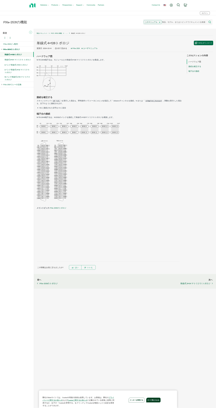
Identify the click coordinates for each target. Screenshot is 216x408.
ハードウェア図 (194, 61)
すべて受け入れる (153, 400)
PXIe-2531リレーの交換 (12, 84)
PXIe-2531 (76, 48)
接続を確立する (194, 66)
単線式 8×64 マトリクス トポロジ (17, 59)
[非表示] (30, 32)
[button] (160, 22)
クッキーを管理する (136, 400)
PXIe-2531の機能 (56, 33)
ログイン (205, 13)
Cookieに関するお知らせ (77, 400)
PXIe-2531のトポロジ (11, 49)
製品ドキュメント (42, 33)
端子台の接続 (193, 71)
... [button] (66, 33)
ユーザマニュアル (90, 48)
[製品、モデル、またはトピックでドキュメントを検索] (210, 22)
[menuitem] (44, 5)
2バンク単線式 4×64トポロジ (16, 65)
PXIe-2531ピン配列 (10, 44)
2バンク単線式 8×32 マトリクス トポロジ (16, 70)
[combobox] (175, 22)
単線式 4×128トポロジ (13, 54)
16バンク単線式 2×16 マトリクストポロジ (17, 78)
